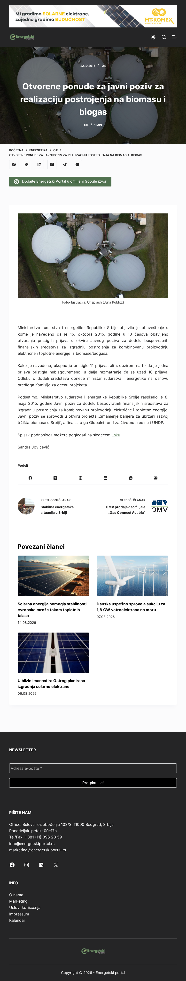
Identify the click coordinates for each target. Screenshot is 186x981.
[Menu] (174, 37)
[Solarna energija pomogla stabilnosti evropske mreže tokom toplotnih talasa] (53, 576)
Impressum (19, 914)
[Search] (164, 37)
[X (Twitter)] (26, 164)
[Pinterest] (80, 478)
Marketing (18, 901)
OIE (104, 66)
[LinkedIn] (39, 164)
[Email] (155, 478)
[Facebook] (13, 164)
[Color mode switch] (153, 37)
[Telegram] (64, 164)
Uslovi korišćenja (24, 907)
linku (116, 434)
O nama (16, 894)
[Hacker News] (52, 164)
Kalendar (17, 920)
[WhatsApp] (77, 164)
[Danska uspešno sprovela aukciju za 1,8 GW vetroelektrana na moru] (132, 576)
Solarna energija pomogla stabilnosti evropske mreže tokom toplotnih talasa (52, 609)
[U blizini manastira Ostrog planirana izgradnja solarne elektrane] (53, 653)
